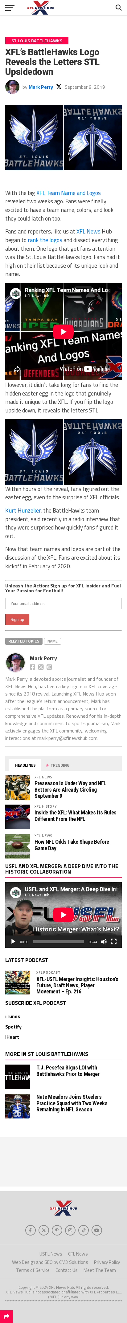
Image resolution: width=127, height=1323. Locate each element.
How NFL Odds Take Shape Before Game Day (72, 844)
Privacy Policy (107, 1262)
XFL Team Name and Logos (68, 193)
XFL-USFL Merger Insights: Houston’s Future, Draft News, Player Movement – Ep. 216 (77, 985)
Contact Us (66, 1270)
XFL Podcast (48, 972)
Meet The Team (100, 1270)
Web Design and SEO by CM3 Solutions (50, 1262)
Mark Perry (41, 87)
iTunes (12, 1016)
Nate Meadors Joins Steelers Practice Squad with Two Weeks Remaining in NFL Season (71, 1103)
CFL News (78, 1253)
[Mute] (104, 942)
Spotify (13, 1026)
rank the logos (45, 240)
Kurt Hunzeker (23, 510)
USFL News (50, 1253)
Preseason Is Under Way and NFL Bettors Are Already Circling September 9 (70, 789)
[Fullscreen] (114, 942)
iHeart (12, 1037)
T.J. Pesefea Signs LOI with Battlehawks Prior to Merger (67, 1070)
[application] (63, 915)
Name (52, 641)
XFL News (88, 231)
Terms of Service (33, 1270)
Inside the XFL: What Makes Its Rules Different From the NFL (76, 815)
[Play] (13, 942)
